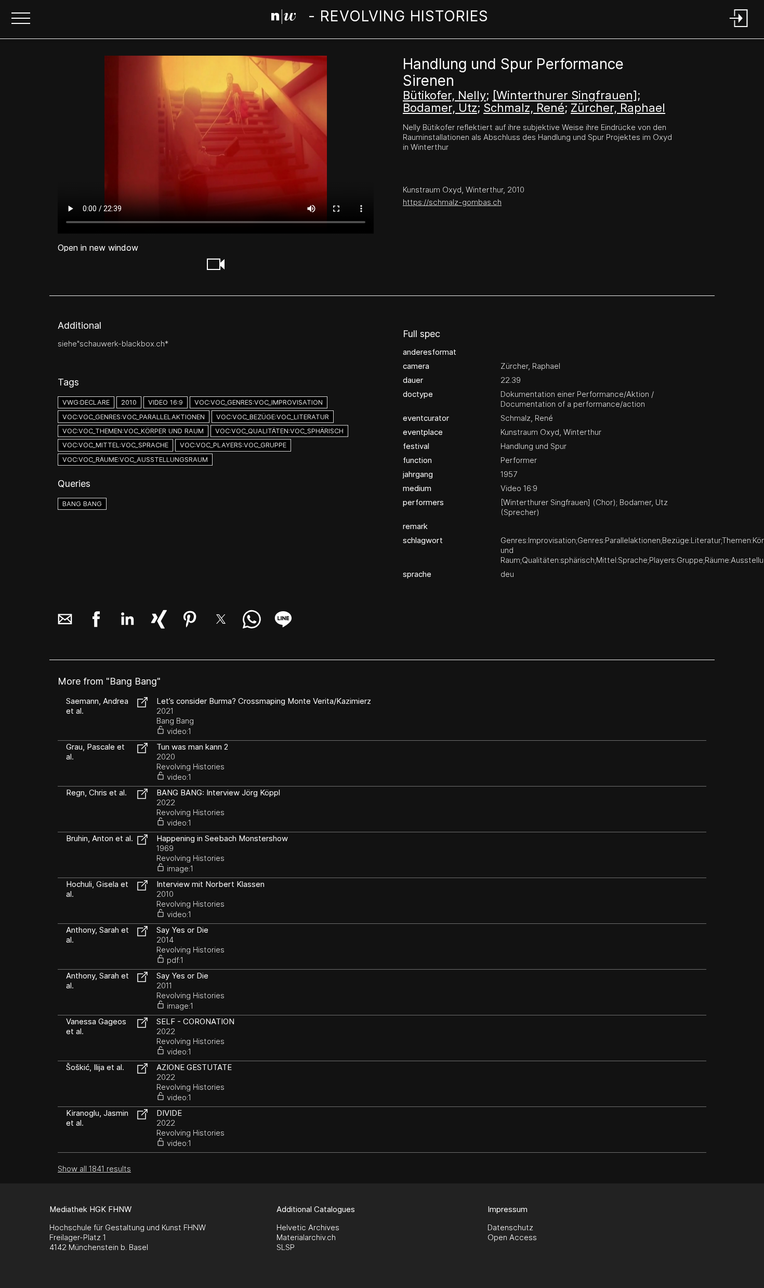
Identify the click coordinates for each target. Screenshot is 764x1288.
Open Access (512, 1237)
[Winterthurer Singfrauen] (564, 95)
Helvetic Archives (307, 1227)
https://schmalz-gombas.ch (452, 202)
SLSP (285, 1247)
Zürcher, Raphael (618, 107)
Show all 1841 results (94, 1169)
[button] (20, 19)
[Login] (739, 28)
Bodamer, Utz (440, 107)
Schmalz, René (523, 107)
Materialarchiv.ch (306, 1237)
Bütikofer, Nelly (444, 95)
